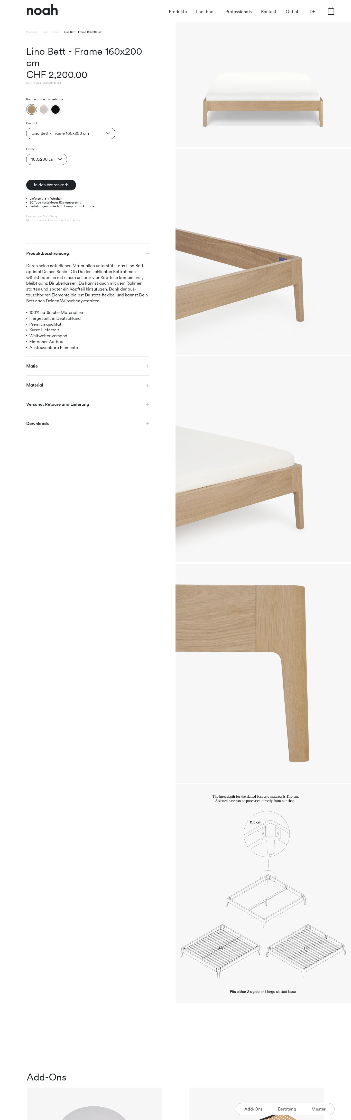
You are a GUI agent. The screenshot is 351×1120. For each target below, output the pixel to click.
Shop (56, 32)
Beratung (287, 1109)
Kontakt (269, 11)
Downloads (37, 423)
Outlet (292, 11)
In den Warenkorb (51, 184)
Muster (318, 1109)
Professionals (238, 11)
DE (312, 11)
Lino (45, 32)
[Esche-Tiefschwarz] (55, 109)
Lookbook (206, 11)
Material (34, 385)
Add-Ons (253, 1109)
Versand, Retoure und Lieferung (57, 404)
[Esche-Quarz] (43, 109)
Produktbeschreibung (47, 253)
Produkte (178, 11)
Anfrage (88, 206)
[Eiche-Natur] (31, 109)
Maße (32, 365)
